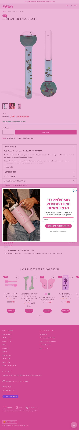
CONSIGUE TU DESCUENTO (58, 226)
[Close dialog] (74, 190)
